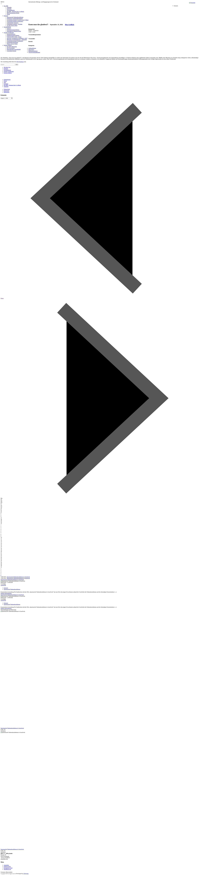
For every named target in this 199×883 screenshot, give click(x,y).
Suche (8, 14)
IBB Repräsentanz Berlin (13, 13)
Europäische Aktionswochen (14, 31)
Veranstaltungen (11, 10)
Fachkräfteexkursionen (12, 42)
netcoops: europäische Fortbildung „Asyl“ (17, 38)
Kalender (9, 8)
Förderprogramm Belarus (13, 29)
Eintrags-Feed (7, 866)
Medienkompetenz (33, 51)
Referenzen (6, 92)
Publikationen (7, 79)
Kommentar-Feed (8, 868)
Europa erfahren (8, 45)
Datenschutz (7, 89)
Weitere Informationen (6, 593)
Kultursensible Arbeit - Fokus (14, 36)
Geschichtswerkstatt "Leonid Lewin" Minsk (17, 20)
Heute (2, 298)
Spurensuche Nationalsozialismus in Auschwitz (18, 577)
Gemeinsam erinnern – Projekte (14, 24)
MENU (2, 2)
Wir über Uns (7, 67)
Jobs (5, 82)
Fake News (31, 49)
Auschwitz (3, 585)
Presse (5, 81)
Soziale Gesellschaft (9, 32)
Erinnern (6, 15)
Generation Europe (11, 51)
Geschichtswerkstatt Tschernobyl (15, 21)
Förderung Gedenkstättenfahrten (15, 18)
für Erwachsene (11, 48)
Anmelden (6, 865)
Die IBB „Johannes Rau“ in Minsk (15, 11)
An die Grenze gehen (12, 25)
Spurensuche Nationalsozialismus (15, 17)
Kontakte (6, 83)
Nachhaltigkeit (7, 27)
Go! (17, 64)
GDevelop (26, 873)
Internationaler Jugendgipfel (14, 49)
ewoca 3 (9, 28)
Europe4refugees (11, 34)
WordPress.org (7, 869)
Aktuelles (9, 7)
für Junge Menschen (12, 46)
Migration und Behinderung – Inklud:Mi (17, 39)
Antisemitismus (32, 48)
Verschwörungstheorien (34, 52)
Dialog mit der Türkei (12, 43)
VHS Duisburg (20, 61)
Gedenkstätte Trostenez (12, 22)
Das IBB (6, 6)
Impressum (6, 90)
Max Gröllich (69, 24)
